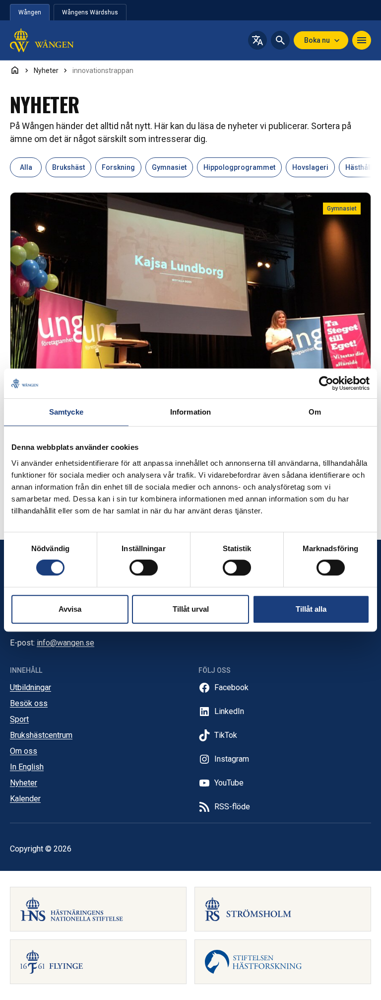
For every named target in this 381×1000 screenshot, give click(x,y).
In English (27, 767)
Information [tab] (190, 412)
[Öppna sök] (280, 40)
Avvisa (70, 609)
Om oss (23, 751)
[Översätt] (257, 40)
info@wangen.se (65, 642)
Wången (29, 12)
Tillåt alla (311, 609)
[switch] (143, 567)
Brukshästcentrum (41, 735)
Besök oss (29, 703)
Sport (19, 719)
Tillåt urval (191, 609)
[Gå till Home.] (15, 70)
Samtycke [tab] (66, 412)
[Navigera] (361, 40)
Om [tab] (315, 412)
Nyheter (23, 782)
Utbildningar (30, 687)
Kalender (25, 798)
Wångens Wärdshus (90, 12)
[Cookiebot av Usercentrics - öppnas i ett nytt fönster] (326, 383)
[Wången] (57, 40)
